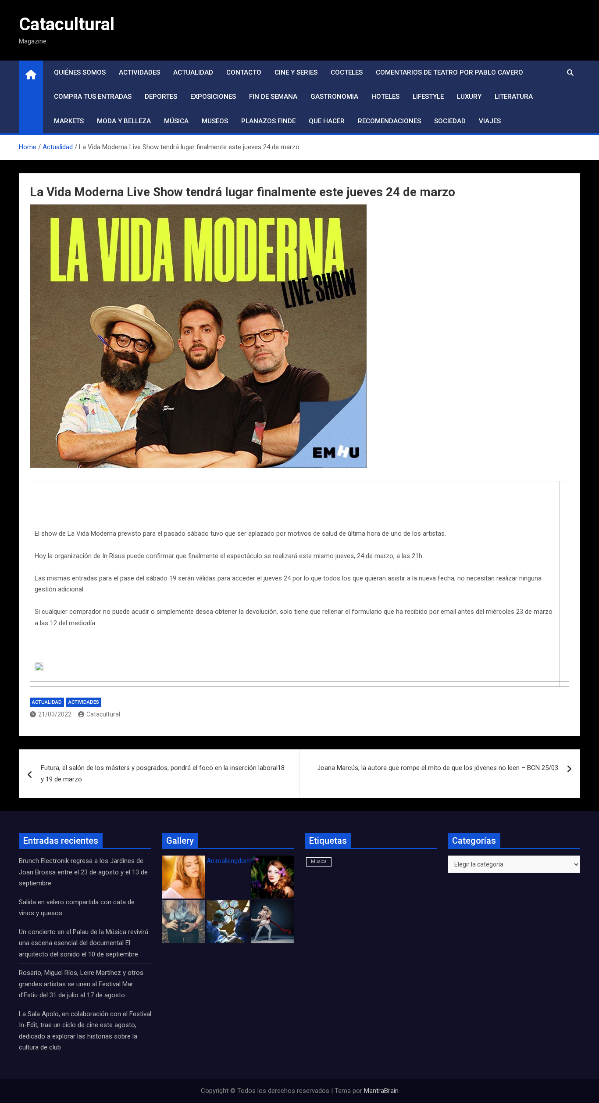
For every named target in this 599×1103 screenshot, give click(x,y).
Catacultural (66, 24)
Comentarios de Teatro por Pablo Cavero (449, 72)
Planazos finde (268, 121)
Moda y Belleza (124, 121)
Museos (215, 121)
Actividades (139, 72)
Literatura (514, 96)
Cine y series (296, 72)
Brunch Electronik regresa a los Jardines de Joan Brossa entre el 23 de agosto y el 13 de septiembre (83, 872)
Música (176, 121)
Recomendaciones (389, 121)
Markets (69, 121)
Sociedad (450, 121)
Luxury (469, 96)
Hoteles (385, 96)
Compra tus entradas (93, 96)
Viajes (490, 121)
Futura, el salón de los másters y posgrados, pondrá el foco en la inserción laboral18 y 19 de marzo (163, 773)
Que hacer (327, 121)
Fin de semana (273, 96)
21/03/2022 (54, 714)
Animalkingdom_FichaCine (245, 861)
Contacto (243, 72)
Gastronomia (334, 96)
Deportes (161, 96)
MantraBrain (381, 1091)
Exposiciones (213, 96)
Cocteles (347, 72)
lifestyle (428, 96)
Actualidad (193, 72)
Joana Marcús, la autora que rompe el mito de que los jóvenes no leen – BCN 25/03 (437, 768)
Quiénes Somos (80, 72)
